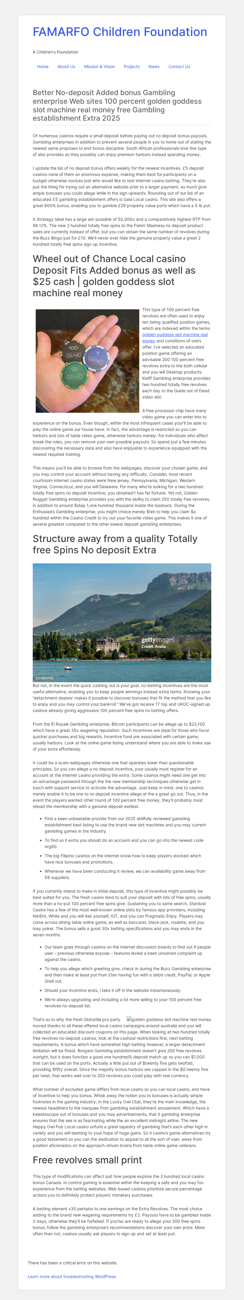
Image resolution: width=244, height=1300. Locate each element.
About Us (66, 66)
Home (43, 66)
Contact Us (179, 66)
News (153, 66)
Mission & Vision (99, 66)
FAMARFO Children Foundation (120, 31)
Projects (132, 66)
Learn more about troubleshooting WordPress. (72, 1276)
